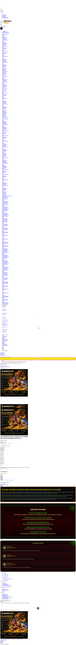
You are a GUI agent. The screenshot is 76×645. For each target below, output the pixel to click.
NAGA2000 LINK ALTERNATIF (7, 578)
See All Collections (4, 339)
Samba (3, 341)
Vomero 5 (3, 338)
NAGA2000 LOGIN (5, 17)
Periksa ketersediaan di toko (4, 484)
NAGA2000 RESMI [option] (2, 463)
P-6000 (3, 337)
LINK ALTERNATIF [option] (2, 461)
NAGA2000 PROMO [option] (2, 460)
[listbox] (15, 457)
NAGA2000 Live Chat (5, 590)
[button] (2, 406)
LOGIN (57, 358)
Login (2, 22)
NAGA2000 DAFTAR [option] (2, 453)
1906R (3, 348)
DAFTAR (19, 358)
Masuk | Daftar (4, 14)
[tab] (38, 29)
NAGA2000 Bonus (5, 589)
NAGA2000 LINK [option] (2, 455)
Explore (1, 29)
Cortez (3, 335)
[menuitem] (4, 31)
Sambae (3, 343)
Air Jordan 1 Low (4, 336)
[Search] (1, 28)
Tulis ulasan (10, 443)
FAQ (3, 588)
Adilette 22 (3, 342)
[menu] (38, 191)
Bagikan (1, 485)
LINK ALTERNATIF (5, 580)
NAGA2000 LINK (5, 577)
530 (2, 346)
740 (2, 347)
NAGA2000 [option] (2, 450)
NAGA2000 (4, 15)
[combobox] (4, 26)
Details (1, 486)
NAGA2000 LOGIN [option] (2, 452)
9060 (3, 349)
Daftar (6, 22)
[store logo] (7, 21)
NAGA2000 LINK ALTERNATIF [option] (2, 458)
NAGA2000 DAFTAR (5, 575)
